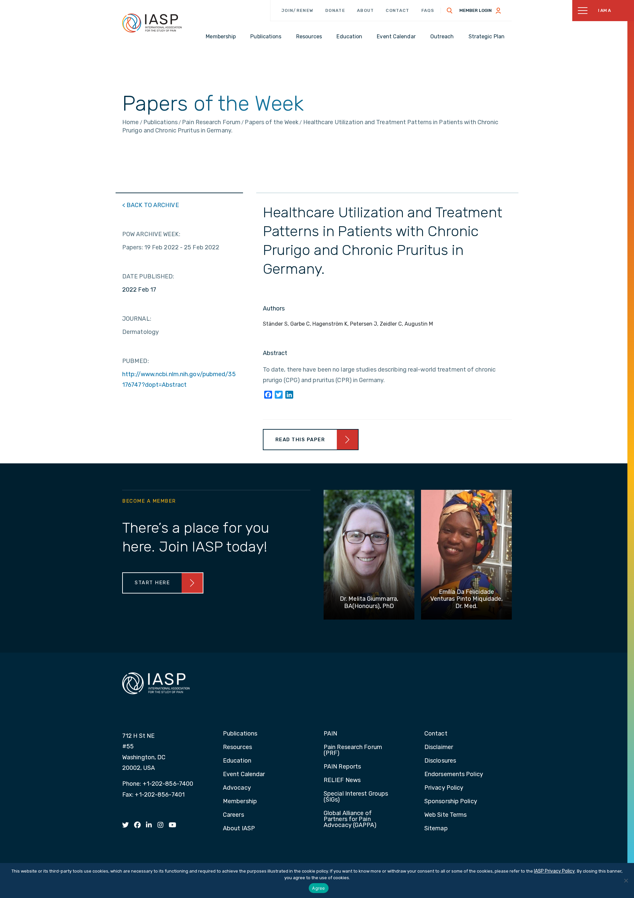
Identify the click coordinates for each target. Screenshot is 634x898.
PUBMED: (135, 361)
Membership (240, 801)
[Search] (450, 11)
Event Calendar (244, 774)
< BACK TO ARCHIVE (150, 205)
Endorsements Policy (453, 774)
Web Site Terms (445, 815)
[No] (625, 880)
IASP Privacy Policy (554, 871)
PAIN (330, 734)
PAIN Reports (342, 767)
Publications (240, 734)
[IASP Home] (152, 22)
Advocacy (237, 788)
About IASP (239, 828)
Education (237, 761)
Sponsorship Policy (450, 801)
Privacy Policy (443, 788)
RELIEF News (342, 780)
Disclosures (440, 761)
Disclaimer (438, 747)
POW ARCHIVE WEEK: (151, 234)
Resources (237, 747)
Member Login (475, 10)
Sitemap (436, 828)
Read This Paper (300, 440)
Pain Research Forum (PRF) (353, 750)
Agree (318, 888)
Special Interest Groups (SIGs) (356, 797)
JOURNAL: (136, 318)
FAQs (428, 10)
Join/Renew (297, 10)
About (365, 10)
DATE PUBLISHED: (148, 276)
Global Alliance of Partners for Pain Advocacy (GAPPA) (350, 819)
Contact (397, 10)
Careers (233, 815)
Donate (335, 10)
